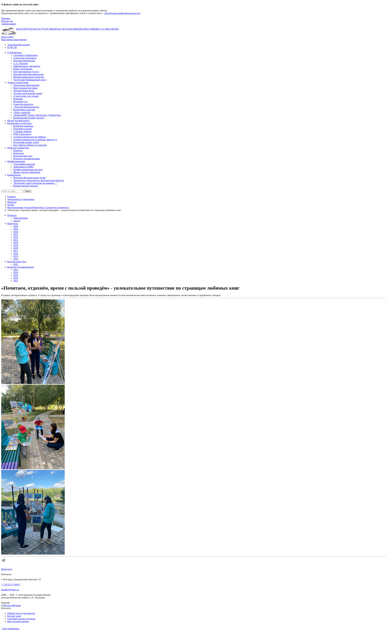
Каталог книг (14, 616)
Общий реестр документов (21, 613)
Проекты (11, 202)
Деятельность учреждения (20, 199)
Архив (10, 204)
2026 (15, 226)
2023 (15, 234)
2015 (15, 256)
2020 (15, 242)
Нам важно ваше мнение (14, 39)
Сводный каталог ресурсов (21, 618)
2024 (15, 231)
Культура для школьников (20, 267)
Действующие (20, 218)
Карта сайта (7, 37)
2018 (15, 248)
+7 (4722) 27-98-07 (10, 584)
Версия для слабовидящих (8, 22)
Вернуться (6, 569)
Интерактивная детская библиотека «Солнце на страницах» (38, 207)
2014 (15, 259)
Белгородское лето (16, 261)
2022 (15, 237)
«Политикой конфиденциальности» (122, 13)
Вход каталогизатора (18, 621)
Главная (11, 196)
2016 (15, 253)
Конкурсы (12, 223)
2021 (15, 240)
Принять (5, 18)
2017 (15, 250)
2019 (15, 245)
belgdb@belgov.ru (10, 589)
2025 (15, 229)
